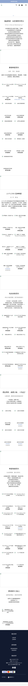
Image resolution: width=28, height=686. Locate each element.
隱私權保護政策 (14, 648)
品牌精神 (14, 639)
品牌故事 (14, 637)
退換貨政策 (14, 650)
